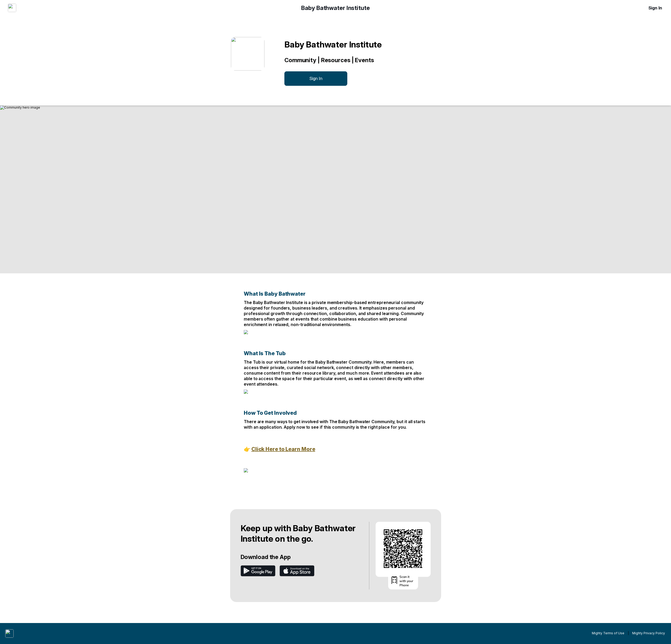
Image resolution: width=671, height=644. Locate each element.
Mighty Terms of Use (608, 633)
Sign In (655, 7)
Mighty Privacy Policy (648, 633)
